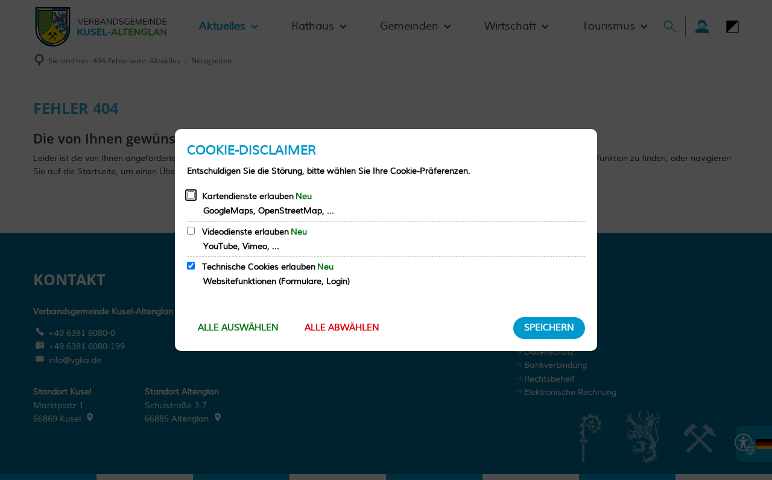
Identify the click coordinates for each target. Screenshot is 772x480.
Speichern (549, 327)
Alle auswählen (238, 327)
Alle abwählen (342, 327)
